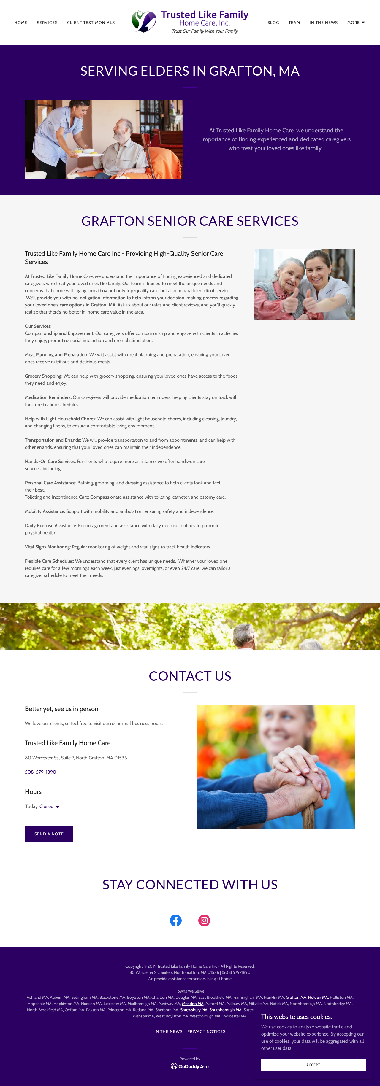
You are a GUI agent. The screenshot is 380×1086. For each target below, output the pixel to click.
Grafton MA (296, 997)
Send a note (49, 834)
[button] (356, 22)
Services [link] (47, 22)
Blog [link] (273, 22)
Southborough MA (225, 1009)
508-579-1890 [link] (40, 772)
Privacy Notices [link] (206, 1031)
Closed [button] (46, 806)
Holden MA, (318, 997)
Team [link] (294, 22)
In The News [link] (324, 22)
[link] (190, 22)
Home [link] (20, 22)
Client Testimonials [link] (91, 22)
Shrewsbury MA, (194, 1009)
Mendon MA (193, 1003)
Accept (313, 1065)
